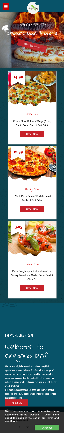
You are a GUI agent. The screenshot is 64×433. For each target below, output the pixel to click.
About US (17, 402)
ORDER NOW (32, 46)
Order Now (32, 134)
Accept (48, 427)
